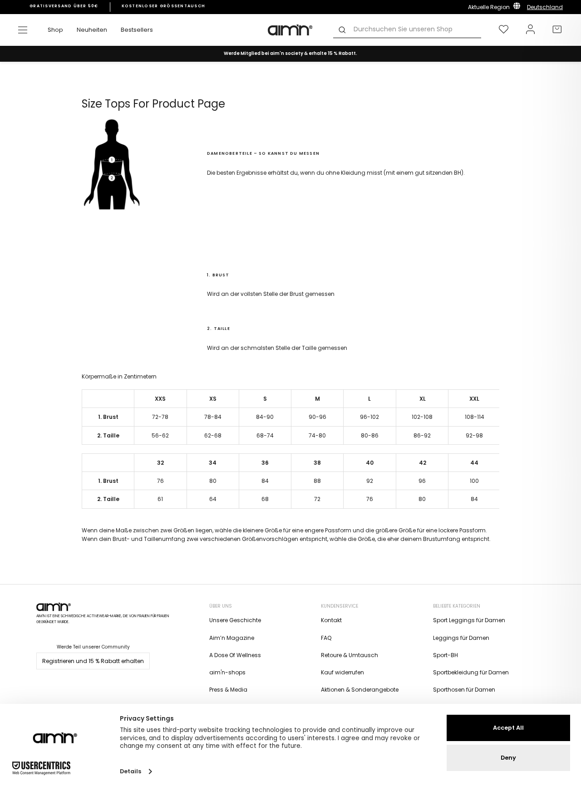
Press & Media (228, 689)
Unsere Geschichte (235, 620)
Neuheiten (92, 29)
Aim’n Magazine (231, 638)
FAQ (326, 638)
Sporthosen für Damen (464, 689)
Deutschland (545, 7)
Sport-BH (445, 655)
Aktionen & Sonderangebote (360, 689)
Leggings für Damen (461, 638)
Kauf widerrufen (342, 672)
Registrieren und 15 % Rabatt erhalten (93, 661)
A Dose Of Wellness (235, 655)
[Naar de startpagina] (290, 30)
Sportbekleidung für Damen (471, 672)
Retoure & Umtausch (349, 655)
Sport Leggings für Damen (469, 620)
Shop (55, 29)
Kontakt (331, 620)
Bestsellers (137, 29)
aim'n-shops (227, 672)
